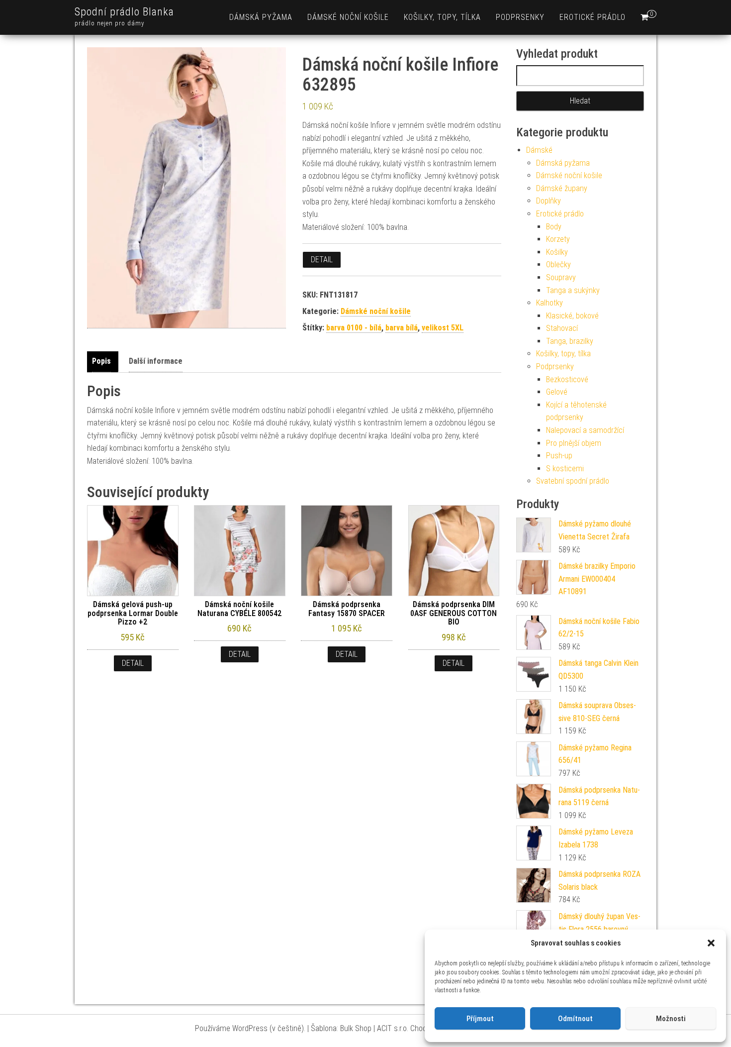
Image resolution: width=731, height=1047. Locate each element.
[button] (711, 943)
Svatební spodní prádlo (572, 481)
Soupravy (561, 277)
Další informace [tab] (156, 361)
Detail (322, 259)
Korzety (558, 239)
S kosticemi (565, 468)
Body (553, 226)
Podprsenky (520, 17)
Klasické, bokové (572, 315)
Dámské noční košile (348, 17)
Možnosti (671, 1018)
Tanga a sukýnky (573, 290)
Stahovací (562, 328)
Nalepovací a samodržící (585, 430)
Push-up (559, 455)
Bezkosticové (567, 379)
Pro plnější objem (573, 443)
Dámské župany (561, 188)
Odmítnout (575, 1018)
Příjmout (480, 1018)
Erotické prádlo (592, 17)
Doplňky (548, 201)
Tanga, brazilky (569, 341)
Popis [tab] (101, 361)
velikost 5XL (442, 327)
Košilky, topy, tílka (442, 17)
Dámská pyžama (260, 17)
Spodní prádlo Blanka (124, 11)
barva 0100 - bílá (353, 327)
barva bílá (401, 327)
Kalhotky (549, 303)
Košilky (557, 252)
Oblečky (558, 264)
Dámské (539, 150)
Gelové (556, 392)
